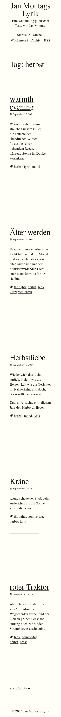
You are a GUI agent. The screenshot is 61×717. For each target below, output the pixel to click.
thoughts (20, 287)
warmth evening (22, 102)
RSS (47, 40)
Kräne (19, 481)
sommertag (35, 516)
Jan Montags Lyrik (30, 9)
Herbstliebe (27, 357)
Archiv (36, 40)
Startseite (23, 34)
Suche (37, 34)
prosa (23, 641)
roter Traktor (29, 586)
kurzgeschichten (21, 291)
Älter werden (30, 232)
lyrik (27, 166)
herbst (18, 166)
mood (36, 166)
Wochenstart (19, 40)
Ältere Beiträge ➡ (20, 688)
